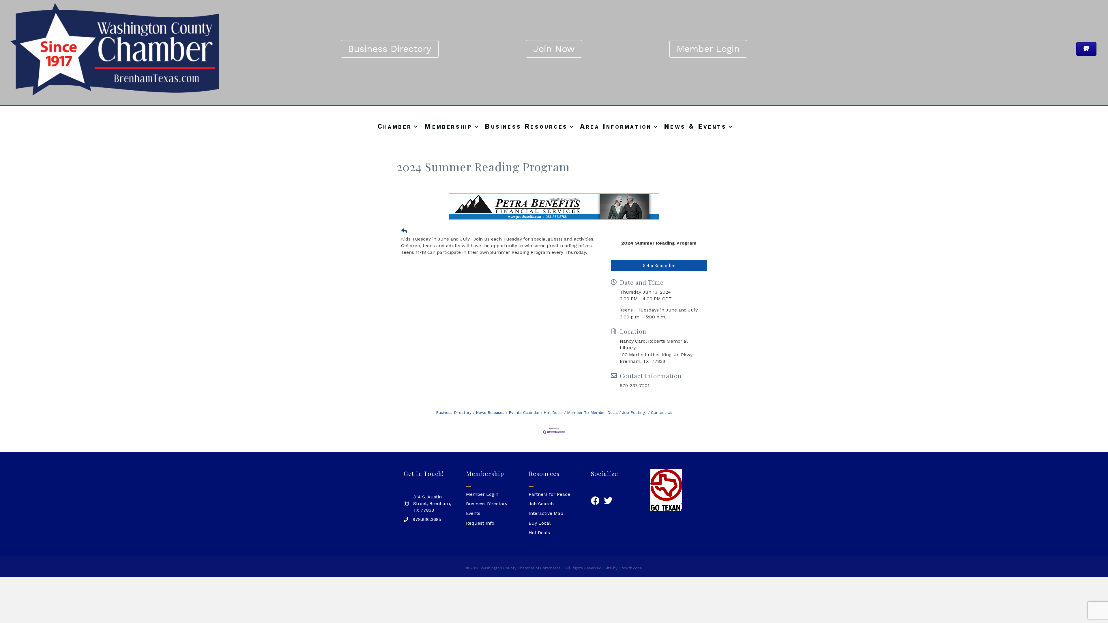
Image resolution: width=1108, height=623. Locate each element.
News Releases (490, 412)
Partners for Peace (549, 494)
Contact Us (661, 412)
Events (473, 513)
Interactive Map (546, 513)
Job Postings (634, 412)
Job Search (541, 503)
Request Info (480, 523)
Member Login (482, 494)
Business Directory (453, 412)
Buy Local (540, 523)
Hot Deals (553, 412)
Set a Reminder (659, 265)
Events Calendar (524, 412)
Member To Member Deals (592, 412)
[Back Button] (404, 231)
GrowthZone (630, 568)
